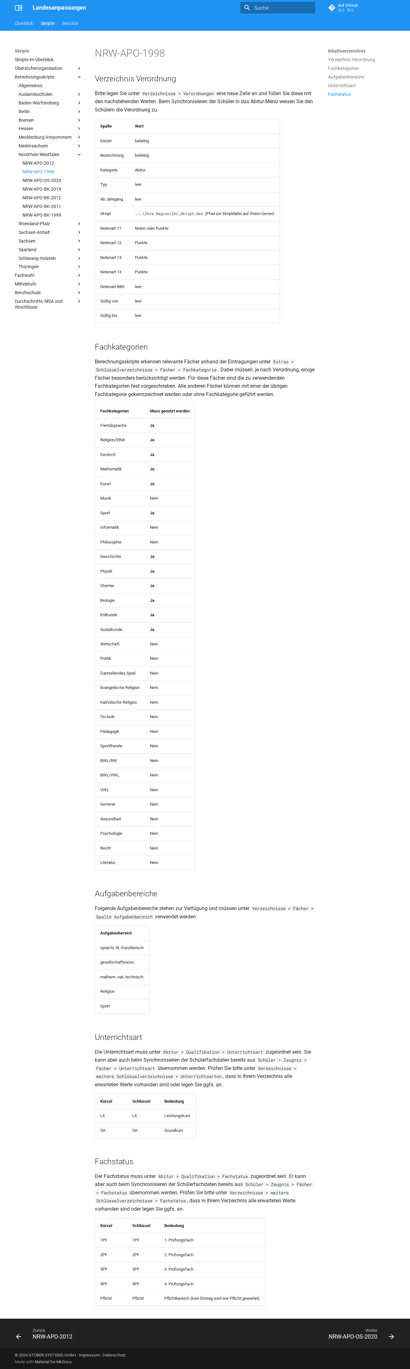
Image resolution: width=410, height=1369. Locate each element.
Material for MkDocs (53, 1361)
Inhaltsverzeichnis (346, 51)
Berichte (70, 23)
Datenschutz (114, 1355)
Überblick (24, 23)
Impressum (89, 1355)
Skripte (47, 23)
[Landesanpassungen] (18, 7)
